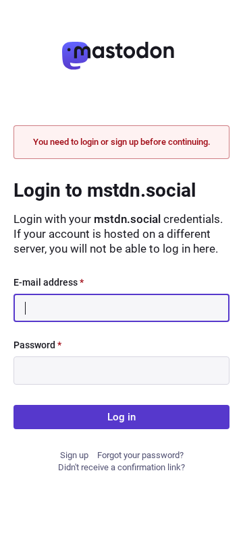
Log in (121, 417)
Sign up (74, 455)
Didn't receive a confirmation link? (121, 467)
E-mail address (49, 282)
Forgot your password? (140, 455)
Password (37, 345)
